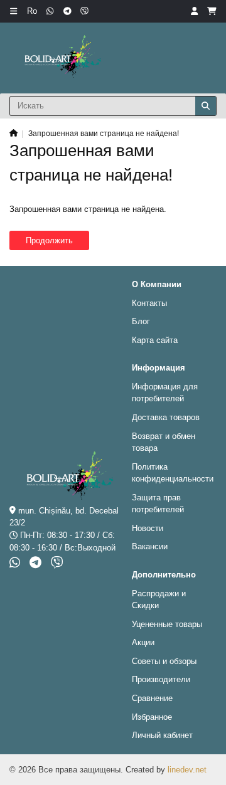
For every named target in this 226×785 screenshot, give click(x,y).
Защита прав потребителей (158, 504)
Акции (143, 642)
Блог (141, 321)
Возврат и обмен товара (163, 442)
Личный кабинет (162, 735)
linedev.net (187, 769)
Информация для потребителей (165, 393)
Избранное (152, 717)
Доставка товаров (166, 417)
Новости (147, 528)
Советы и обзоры (164, 661)
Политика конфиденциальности (172, 473)
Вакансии (150, 546)
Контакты (149, 303)
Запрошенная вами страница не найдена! (103, 133)
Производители (161, 679)
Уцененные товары (167, 624)
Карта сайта (155, 340)
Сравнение (152, 698)
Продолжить (49, 240)
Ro (32, 11)
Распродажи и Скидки (159, 600)
